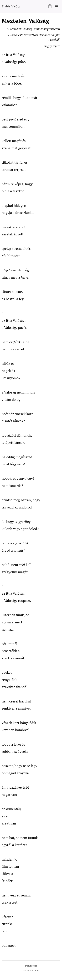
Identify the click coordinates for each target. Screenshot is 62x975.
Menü (56, 6)
